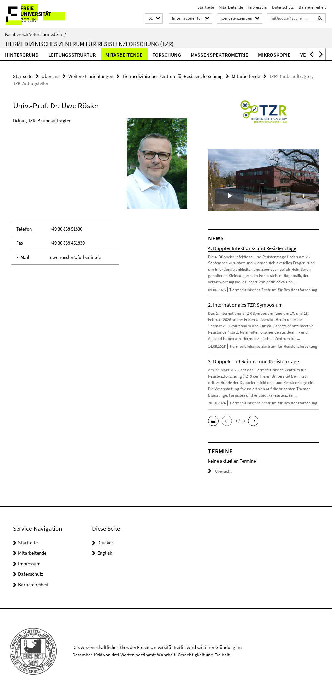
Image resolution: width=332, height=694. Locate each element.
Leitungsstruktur (72, 54)
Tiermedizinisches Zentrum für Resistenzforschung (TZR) (89, 44)
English (104, 553)
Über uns (50, 76)
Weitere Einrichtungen (90, 76)
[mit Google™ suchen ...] (320, 18)
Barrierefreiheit (312, 7)
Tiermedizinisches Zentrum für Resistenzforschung (172, 76)
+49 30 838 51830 (66, 229)
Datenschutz (283, 7)
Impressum (257, 7)
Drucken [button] (105, 542)
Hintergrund (22, 54)
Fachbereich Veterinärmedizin (35, 34)
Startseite (205, 7)
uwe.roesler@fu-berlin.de (75, 257)
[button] (154, 18)
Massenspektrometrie (219, 54)
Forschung (166, 54)
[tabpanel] (100, 194)
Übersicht (223, 471)
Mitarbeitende (231, 7)
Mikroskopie (274, 54)
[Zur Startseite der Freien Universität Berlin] (43, 14)
